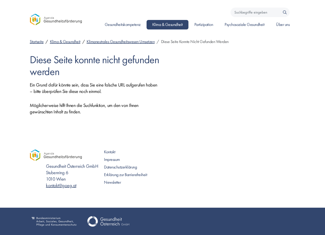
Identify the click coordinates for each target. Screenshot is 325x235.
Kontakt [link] (109, 151)
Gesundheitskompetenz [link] (123, 24)
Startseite (37, 41)
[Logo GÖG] (108, 221)
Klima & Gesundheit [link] (167, 24)
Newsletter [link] (112, 182)
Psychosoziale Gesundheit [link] (244, 24)
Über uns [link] (283, 24)
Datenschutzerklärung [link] (120, 167)
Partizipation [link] (203, 24)
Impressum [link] (112, 159)
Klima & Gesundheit (65, 41)
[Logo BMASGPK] (54, 221)
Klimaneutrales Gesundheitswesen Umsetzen (121, 41)
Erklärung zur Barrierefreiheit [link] (125, 174)
